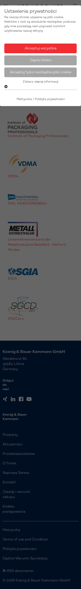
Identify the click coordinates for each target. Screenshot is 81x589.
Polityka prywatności (50, 99)
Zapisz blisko (40, 60)
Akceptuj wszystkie (41, 48)
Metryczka (24, 99)
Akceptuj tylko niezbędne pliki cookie (40, 72)
